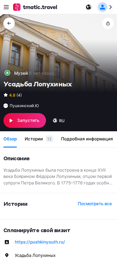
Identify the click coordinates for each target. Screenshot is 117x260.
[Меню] (6, 7)
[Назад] (9, 23)
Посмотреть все (95, 203)
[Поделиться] (108, 23)
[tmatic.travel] (35, 7)
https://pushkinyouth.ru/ (40, 242)
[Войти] (105, 7)
